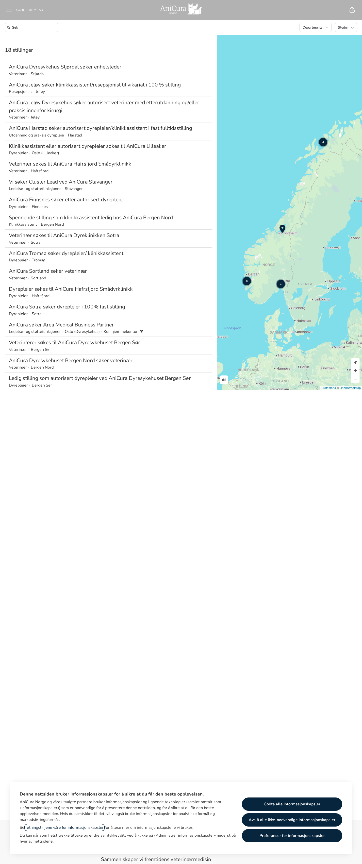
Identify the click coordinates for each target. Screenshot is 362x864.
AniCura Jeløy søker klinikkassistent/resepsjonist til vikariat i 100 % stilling (95, 84)
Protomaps (328, 388)
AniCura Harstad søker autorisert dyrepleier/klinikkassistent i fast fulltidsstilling (100, 128)
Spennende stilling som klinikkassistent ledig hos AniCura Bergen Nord (91, 217)
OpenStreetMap (350, 388)
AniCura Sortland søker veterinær (48, 271)
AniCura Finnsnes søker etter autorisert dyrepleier (66, 199)
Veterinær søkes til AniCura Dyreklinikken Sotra (64, 235)
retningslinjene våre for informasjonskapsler (64, 827)
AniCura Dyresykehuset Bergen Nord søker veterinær (70, 360)
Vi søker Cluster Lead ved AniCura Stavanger (61, 181)
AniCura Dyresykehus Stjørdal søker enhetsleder (65, 66)
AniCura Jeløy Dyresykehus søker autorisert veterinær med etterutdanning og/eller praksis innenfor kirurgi (104, 106)
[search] (32, 27)
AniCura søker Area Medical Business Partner (61, 324)
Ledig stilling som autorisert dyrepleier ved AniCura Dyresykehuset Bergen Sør (100, 378)
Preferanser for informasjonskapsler (292, 835)
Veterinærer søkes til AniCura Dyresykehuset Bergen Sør (74, 342)
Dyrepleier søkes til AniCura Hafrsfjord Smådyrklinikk (71, 289)
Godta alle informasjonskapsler (292, 804)
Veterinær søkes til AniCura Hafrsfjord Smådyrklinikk (70, 163)
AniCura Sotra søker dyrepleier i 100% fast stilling (67, 306)
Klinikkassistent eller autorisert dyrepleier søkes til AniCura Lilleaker (87, 146)
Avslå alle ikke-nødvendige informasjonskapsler (292, 820)
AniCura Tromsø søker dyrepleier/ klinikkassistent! (67, 253)
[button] (352, 10)
